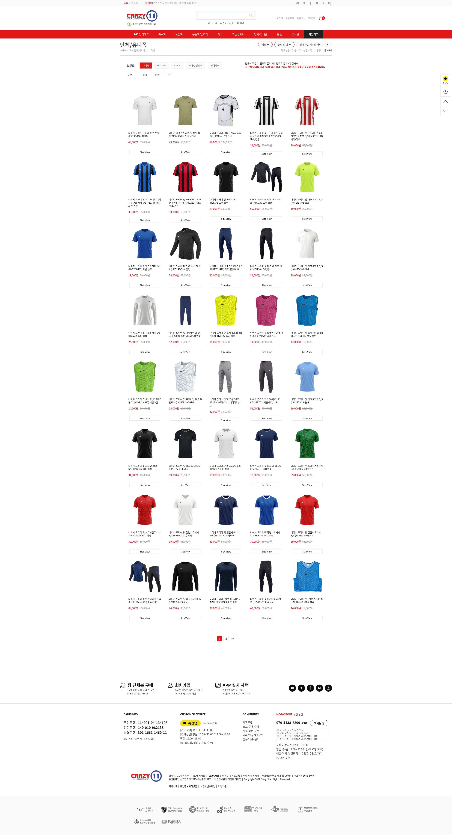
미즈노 (177, 65)
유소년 (295, 34)
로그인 (279, 18)
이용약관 (222, 786)
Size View (145, 152)
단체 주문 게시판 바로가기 (314, 44)
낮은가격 (296, 50)
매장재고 (313, 34)
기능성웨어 (238, 34)
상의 (145, 75)
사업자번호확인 (207, 786)
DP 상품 (240, 23)
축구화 (162, 34)
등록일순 (285, 50)
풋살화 (179, 34)
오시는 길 (319, 723)
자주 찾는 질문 (251, 731)
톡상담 (192, 723)
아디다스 (161, 65)
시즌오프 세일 (227, 23)
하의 (157, 75)
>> (232, 638)
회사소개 (173, 786)
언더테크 (143, 34)
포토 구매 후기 (251, 727)
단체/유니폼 (260, 34)
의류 (220, 34)
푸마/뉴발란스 (195, 65)
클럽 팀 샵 (284, 44)
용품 (279, 34)
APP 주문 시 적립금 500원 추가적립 (166, 3)
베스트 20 (212, 23)
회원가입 (290, 18)
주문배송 (301, 18)
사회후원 (133, 3)
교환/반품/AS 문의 (253, 735)
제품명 (317, 50)
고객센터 (312, 18)
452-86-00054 (284, 775)
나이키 (151, 50)
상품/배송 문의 (251, 739)
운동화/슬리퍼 (200, 34)
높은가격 (307, 50)
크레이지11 (125, 50)
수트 (170, 75)
